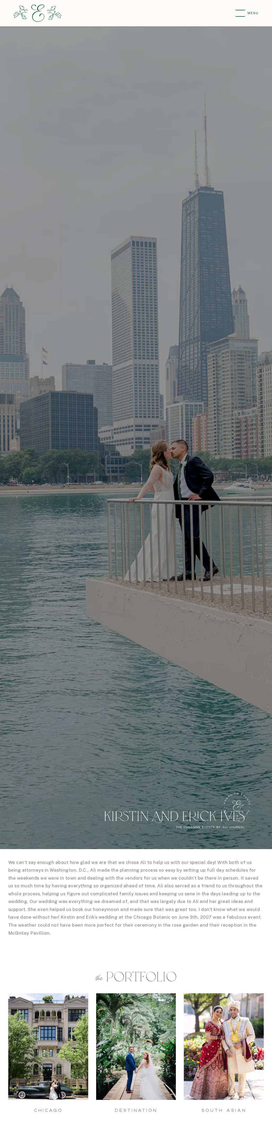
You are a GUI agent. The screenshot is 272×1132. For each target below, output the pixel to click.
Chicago (48, 1110)
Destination (136, 1110)
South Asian (223, 1110)
